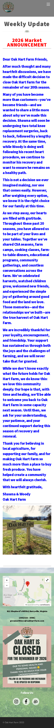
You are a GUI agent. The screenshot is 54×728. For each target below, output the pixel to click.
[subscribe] (36, 701)
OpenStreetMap (33, 604)
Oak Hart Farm (12, 722)
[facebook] (26, 701)
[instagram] (17, 701)
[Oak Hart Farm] (8, 11)
